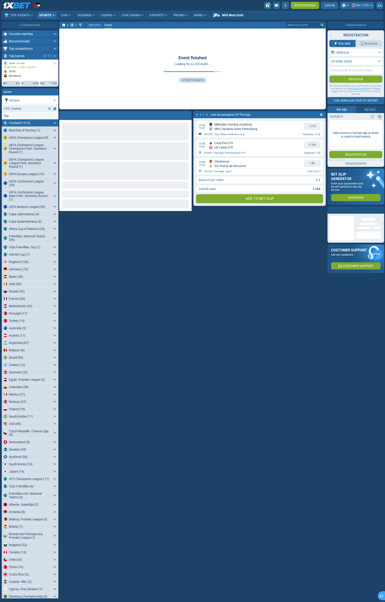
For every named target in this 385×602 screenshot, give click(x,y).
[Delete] (187, 114)
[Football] (72, 25)
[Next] (55, 56)
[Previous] (45, 56)
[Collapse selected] (49, 108)
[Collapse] (54, 122)
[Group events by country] (54, 108)
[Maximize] (54, 33)
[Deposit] (285, 5)
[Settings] (345, 5)
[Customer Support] (379, 5)
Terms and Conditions (358, 88)
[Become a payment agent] (276, 5)
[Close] (380, 210)
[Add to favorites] (54, 63)
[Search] (322, 25)
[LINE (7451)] (63, 25)
